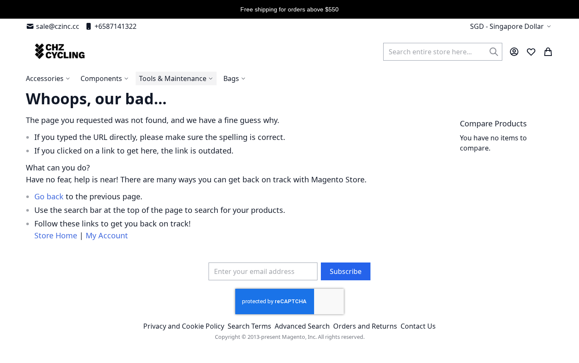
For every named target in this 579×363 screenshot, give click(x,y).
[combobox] (442, 52)
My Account (107, 235)
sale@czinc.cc (57, 26)
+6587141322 (115, 26)
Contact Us (418, 326)
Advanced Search (302, 326)
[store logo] (59, 51)
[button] (511, 26)
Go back (49, 196)
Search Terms (249, 326)
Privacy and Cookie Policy (183, 326)
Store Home (55, 235)
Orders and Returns (365, 326)
